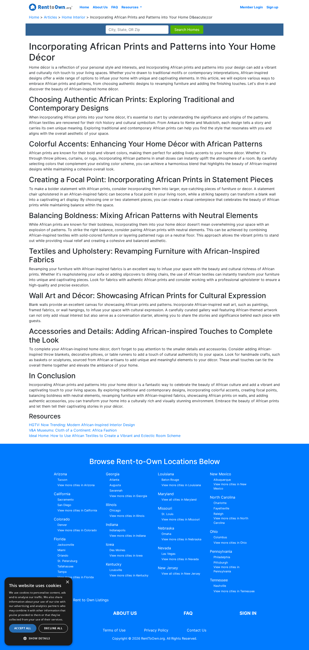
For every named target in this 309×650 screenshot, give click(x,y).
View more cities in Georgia (128, 496)
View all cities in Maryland (179, 499)
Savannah (116, 490)
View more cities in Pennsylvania (226, 569)
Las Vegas (169, 553)
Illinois (111, 504)
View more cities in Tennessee (234, 591)
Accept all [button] (22, 628)
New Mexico (220, 474)
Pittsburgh (221, 562)
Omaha (166, 534)
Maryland (166, 494)
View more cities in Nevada (180, 559)
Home (84, 7)
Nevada (164, 548)
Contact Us (196, 630)
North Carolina (222, 497)
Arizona (60, 474)
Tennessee (219, 580)
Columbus (220, 537)
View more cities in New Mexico (230, 486)
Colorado (62, 519)
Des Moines (117, 550)
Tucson (62, 479)
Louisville (115, 570)
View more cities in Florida (75, 577)
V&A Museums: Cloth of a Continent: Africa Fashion (73, 430)
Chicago (115, 510)
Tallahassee (65, 566)
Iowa (110, 544)
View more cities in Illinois (127, 516)
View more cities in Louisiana (181, 485)
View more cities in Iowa (126, 555)
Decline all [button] (53, 628)
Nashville (220, 585)
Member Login (251, 7)
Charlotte (220, 503)
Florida (60, 539)
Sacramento (65, 499)
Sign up (272, 7)
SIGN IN (248, 613)
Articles (51, 17)
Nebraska (166, 528)
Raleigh (218, 513)
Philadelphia (222, 557)
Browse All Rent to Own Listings (81, 600)
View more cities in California (77, 510)
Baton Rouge (170, 479)
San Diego (64, 505)
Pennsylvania (221, 551)
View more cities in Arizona (76, 485)
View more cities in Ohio (230, 542)
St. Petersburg (67, 561)
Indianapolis (117, 530)
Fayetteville (221, 508)
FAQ (114, 7)
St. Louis (168, 514)
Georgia (112, 474)
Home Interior (74, 17)
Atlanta (114, 479)
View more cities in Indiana (127, 535)
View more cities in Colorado (77, 530)
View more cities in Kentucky (128, 575)
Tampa (62, 571)
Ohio (214, 531)
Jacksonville (65, 544)
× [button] (67, 582)
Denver (62, 525)
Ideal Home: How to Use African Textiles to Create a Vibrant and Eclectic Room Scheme (105, 435)
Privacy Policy (156, 630)
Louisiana (166, 474)
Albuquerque (222, 479)
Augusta (115, 485)
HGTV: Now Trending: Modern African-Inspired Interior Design (82, 424)
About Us (100, 7)
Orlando (62, 555)
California (62, 494)
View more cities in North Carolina (231, 520)
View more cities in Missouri (181, 519)
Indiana (112, 524)
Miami (61, 550)
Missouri (165, 508)
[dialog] (38, 611)
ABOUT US (125, 613)
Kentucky (113, 564)
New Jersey (168, 568)
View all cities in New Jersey (181, 573)
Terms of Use (114, 630)
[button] (38, 638)
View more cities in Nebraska (181, 539)
